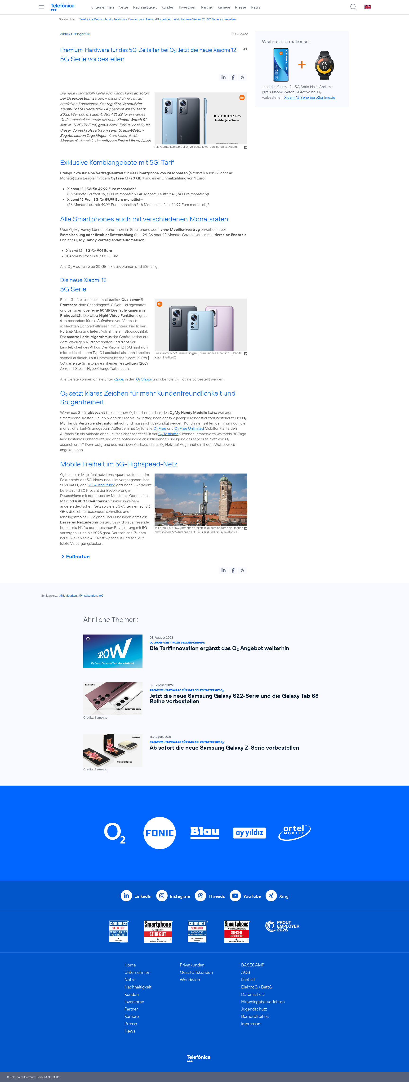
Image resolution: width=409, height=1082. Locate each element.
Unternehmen (102, 7)
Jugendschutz (254, 1009)
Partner (207, 7)
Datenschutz (253, 994)
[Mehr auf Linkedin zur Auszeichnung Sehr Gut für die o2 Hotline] (198, 932)
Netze (123, 7)
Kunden (167, 7)
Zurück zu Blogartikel (75, 34)
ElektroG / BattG (256, 987)
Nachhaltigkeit (145, 7)
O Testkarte (168, 433)
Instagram (180, 896)
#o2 (100, 595)
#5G (61, 595)
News (255, 7)
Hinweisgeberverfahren (263, 1001)
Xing (284, 896)
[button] (223, 77)
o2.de (118, 379)
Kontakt (248, 979)
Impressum (251, 1023)
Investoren (187, 7)
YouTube (252, 896)
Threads (217, 896)
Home (130, 965)
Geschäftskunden (196, 972)
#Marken (71, 595)
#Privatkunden (87, 595)
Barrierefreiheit (255, 1016)
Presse (240, 7)
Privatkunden (192, 965)
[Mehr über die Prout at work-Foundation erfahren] (282, 932)
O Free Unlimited (189, 428)
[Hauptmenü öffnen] (41, 7)
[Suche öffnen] (354, 7)
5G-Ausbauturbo (101, 485)
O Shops (144, 379)
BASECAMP (252, 965)
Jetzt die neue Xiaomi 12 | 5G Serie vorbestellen (204, 19)
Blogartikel (163, 19)
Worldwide (190, 979)
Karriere (224, 7)
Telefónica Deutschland (95, 19)
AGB (245, 972)
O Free (159, 428)
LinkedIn (142, 896)
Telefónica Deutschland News (134, 19)
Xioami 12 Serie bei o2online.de (309, 97)
